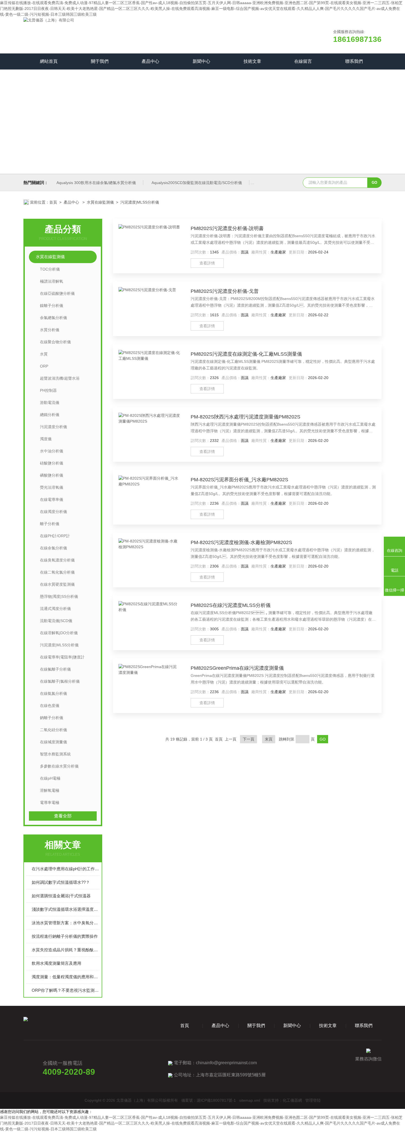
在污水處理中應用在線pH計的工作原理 (65, 868)
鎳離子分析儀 (51, 305)
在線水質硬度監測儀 (57, 584)
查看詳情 (207, 263)
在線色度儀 (49, 705)
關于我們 (100, 61)
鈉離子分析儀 (51, 717)
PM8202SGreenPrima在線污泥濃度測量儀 (237, 668)
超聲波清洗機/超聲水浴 (60, 378)
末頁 (268, 739)
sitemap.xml (249, 1100)
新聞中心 (201, 61)
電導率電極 (49, 802)
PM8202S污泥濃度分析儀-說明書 (227, 228)
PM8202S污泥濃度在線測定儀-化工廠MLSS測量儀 (246, 354)
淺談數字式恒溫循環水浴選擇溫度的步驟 (65, 909)
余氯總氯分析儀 (53, 317)
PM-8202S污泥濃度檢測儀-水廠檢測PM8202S (241, 542)
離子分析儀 (49, 524)
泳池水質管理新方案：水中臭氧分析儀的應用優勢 (65, 922)
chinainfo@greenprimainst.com (226, 1062)
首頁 (53, 202)
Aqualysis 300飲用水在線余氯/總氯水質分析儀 (96, 182)
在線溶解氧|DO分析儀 (59, 633)
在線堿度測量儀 (53, 742)
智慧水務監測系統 (55, 754)
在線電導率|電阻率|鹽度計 (62, 657)
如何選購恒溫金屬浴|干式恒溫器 (61, 895)
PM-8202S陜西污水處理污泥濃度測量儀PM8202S (245, 417)
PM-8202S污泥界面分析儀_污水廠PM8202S (239, 479)
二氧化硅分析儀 (53, 730)
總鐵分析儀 (49, 414)
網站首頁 (49, 61)
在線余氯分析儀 (53, 548)
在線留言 (303, 61)
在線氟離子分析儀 (55, 669)
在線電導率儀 (51, 499)
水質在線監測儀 (100, 202)
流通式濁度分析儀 (55, 608)
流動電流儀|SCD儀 (56, 620)
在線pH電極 (50, 778)
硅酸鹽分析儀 (51, 463)
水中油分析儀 (51, 451)
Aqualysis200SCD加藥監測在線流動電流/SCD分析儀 (197, 182)
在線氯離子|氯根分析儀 (60, 681)
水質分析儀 (49, 330)
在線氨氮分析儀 (53, 693)
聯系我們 (354, 61)
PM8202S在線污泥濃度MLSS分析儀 (231, 605)
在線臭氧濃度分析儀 (57, 560)
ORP (44, 366)
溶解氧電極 (49, 790)
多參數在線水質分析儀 (59, 766)
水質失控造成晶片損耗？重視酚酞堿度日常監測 (65, 949)
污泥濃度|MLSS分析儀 (139, 202)
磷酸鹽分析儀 (51, 475)
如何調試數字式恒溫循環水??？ (61, 882)
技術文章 (252, 61)
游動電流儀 (49, 402)
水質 (44, 354)
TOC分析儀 (50, 269)
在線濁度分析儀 (53, 511)
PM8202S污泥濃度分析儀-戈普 (225, 291)
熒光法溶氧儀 (51, 487)
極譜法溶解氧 (51, 281)
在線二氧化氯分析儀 (57, 572)
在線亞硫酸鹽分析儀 (57, 293)
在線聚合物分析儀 (55, 342)
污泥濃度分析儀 (53, 427)
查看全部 (63, 816)
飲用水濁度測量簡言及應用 (56, 963)
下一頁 (248, 739)
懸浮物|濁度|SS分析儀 (59, 596)
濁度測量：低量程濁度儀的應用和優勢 (65, 976)
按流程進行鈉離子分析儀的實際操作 (65, 936)
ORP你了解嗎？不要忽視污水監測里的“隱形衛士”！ (65, 990)
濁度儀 (46, 439)
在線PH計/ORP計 (55, 536)
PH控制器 (48, 390)
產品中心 (150, 61)
